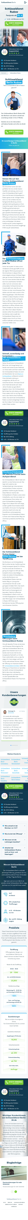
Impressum (14, 1206)
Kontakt (21, 1204)
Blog (4, 1202)
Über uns (10, 1202)
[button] (13, 745)
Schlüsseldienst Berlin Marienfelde (15, 770)
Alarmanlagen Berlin (19, 1202)
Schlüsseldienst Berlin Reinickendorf (15, 761)
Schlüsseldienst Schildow (12, 666)
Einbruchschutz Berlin (11, 1204)
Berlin (8, 2)
